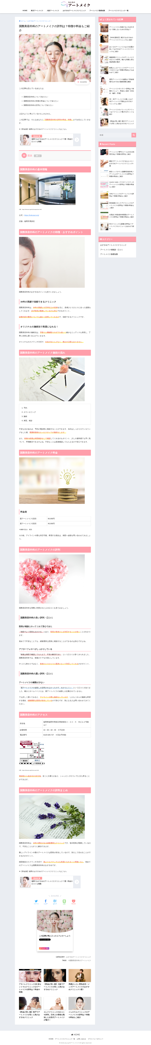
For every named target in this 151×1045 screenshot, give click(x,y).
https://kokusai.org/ (31, 215)
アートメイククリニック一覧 (118, 10)
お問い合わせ (81, 1039)
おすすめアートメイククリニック (74, 10)
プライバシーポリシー (95, 1039)
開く (37, 156)
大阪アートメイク (53, 10)
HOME (25, 10)
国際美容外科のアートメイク (80, 960)
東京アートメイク (37, 10)
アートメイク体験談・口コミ (111, 250)
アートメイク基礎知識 (97, 10)
